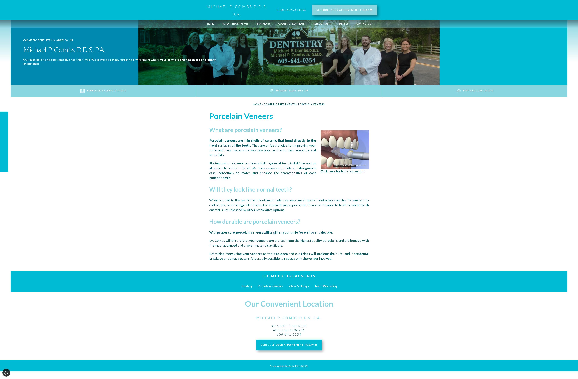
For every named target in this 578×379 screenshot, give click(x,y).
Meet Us (343, 24)
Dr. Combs (217, 240)
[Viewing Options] (6, 373)
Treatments (263, 24)
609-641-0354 (289, 334)
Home (210, 24)
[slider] (344, 166)
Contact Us (363, 24)
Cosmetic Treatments (292, 24)
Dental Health (322, 24)
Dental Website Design (281, 366)
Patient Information (235, 24)
